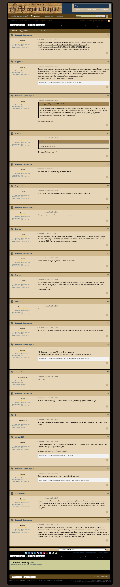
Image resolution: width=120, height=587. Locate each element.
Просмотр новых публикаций (97, 21)
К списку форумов (19, 580)
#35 (108, 393)
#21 (108, 35)
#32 (108, 323)
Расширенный (110, 16)
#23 (108, 95)
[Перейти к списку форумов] (35, 8)
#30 (108, 274)
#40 (108, 520)
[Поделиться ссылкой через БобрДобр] (47, 553)
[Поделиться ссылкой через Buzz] (35, 553)
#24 (108, 133)
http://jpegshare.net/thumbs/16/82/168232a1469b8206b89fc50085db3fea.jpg (64, 47)
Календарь (59, 16)
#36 (108, 415)
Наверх (11, 580)
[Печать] (53, 553)
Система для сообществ (98, 580)
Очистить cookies (31, 580)
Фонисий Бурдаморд (23, 35)
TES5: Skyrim (33, 21)
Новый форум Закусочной (19, 16)
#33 (108, 344)
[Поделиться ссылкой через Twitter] (26, 553)
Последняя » (40, 25)
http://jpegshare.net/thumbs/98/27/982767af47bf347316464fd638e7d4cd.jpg (63, 45)
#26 (108, 185)
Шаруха (18, 62)
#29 (108, 253)
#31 (108, 301)
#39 (108, 493)
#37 (108, 437)
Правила (83, 21)
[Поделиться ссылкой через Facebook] (29, 553)
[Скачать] (56, 553)
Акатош (18, 301)
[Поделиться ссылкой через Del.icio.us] (38, 553)
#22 (108, 61)
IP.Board (108, 580)
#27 (108, 207)
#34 (108, 371)
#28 (108, 229)
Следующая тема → (103, 552)
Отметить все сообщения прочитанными (50, 580)
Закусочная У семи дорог (19, 21)
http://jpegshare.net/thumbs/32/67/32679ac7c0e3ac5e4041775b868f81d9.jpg (64, 49)
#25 (108, 164)
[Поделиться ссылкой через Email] (50, 553)
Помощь (105, 9)
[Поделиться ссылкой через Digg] (32, 553)
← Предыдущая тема (78, 552)
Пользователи (49, 16)
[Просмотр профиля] (33, 35)
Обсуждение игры (46, 21)
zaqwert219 (19, 437)
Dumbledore (78, 580)
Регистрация (92, 9)
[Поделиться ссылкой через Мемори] (44, 553)
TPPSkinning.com (78, 581)
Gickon (18, 372)
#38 (108, 468)
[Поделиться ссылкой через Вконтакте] (41, 553)
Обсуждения (36, 16)
